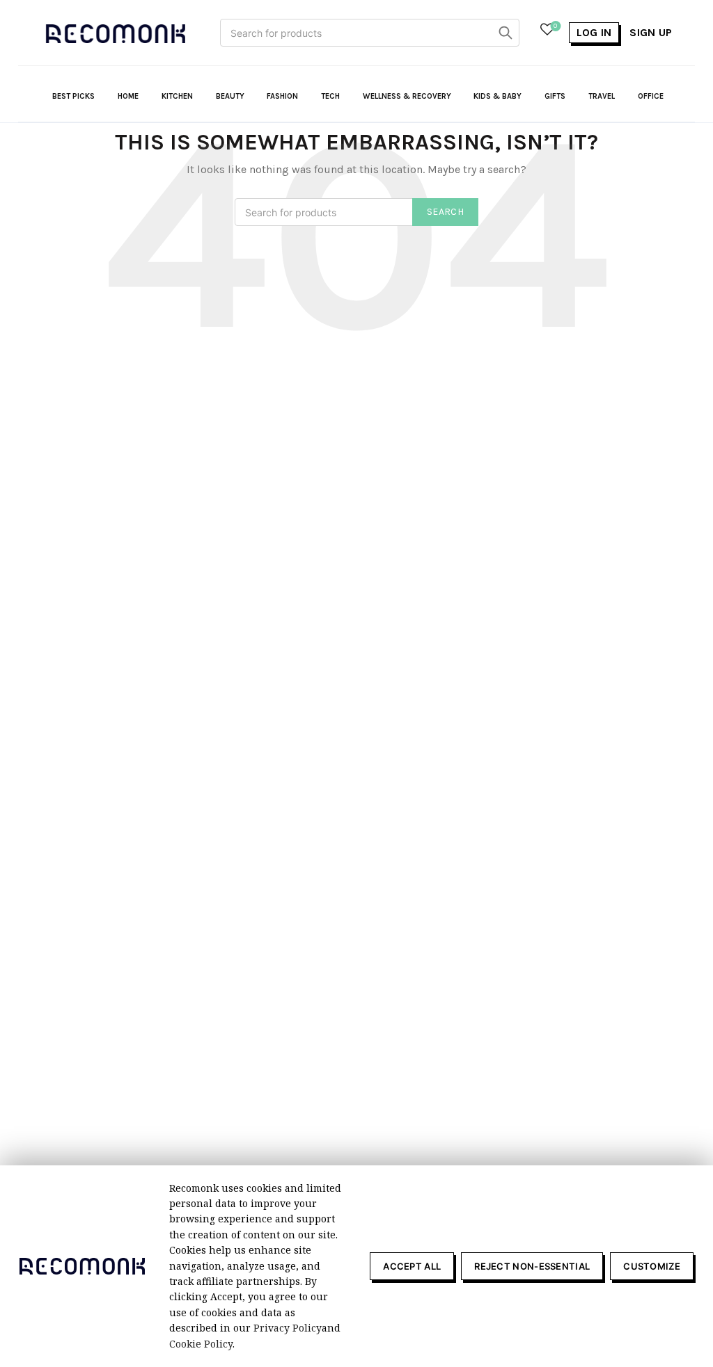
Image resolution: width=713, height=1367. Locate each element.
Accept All (412, 1266)
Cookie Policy (201, 1343)
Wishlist (555, 26)
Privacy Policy (287, 1327)
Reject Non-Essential (532, 1266)
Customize (651, 1266)
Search (505, 33)
